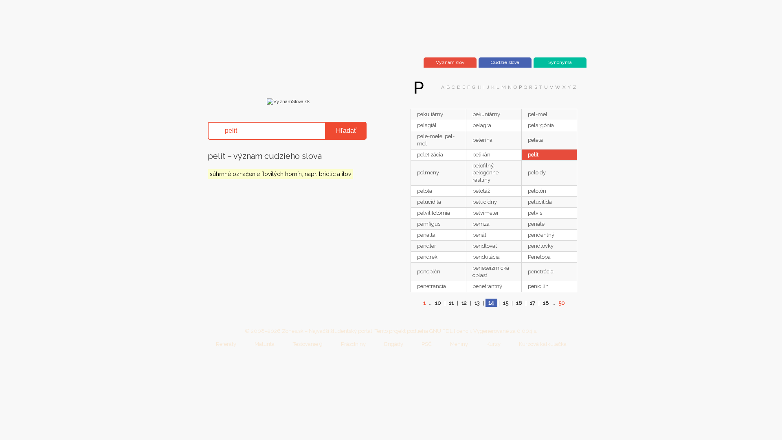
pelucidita (429, 202)
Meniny (459, 344)
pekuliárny (430, 114)
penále (536, 224)
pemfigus (428, 224)
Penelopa (539, 257)
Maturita (265, 344)
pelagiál (427, 125)
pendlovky (541, 246)
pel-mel (537, 114)
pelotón (537, 191)
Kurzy (493, 344)
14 (491, 302)
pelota (424, 191)
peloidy (537, 172)
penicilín (538, 286)
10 (438, 303)
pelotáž (481, 191)
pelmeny (428, 172)
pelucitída (540, 202)
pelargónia (541, 125)
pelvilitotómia (433, 213)
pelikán (481, 155)
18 (546, 303)
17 (532, 303)
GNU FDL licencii (450, 331)
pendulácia (486, 257)
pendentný (541, 235)
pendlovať (484, 246)
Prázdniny (353, 344)
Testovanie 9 (308, 344)
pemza (481, 224)
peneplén (428, 271)
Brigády (393, 344)
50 (561, 303)
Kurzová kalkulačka (543, 344)
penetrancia (431, 286)
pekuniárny (486, 114)
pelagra (481, 125)
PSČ (427, 344)
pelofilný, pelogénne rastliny (485, 173)
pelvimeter (485, 213)
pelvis (535, 213)
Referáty (226, 344)
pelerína (482, 140)
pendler (426, 246)
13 (477, 303)
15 (505, 303)
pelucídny (484, 202)
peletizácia (430, 155)
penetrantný (487, 286)
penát (479, 235)
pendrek (427, 257)
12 (464, 303)
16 (519, 303)
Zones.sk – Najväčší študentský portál (327, 331)
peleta (535, 140)
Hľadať (346, 130)
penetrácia (541, 271)
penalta (426, 235)
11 (451, 303)
